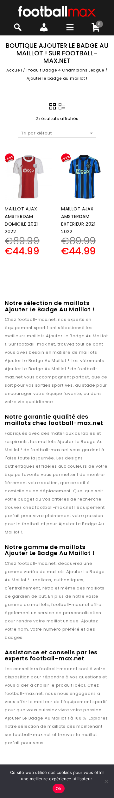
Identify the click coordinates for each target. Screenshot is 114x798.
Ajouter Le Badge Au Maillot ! (37, 361)
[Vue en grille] (52, 106)
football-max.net (37, 319)
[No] (106, 781)
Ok (58, 788)
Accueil (14, 70)
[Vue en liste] (62, 106)
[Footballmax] (57, 11)
